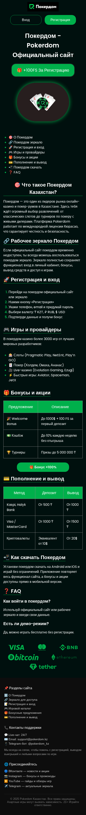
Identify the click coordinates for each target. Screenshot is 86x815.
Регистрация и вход (29, 147)
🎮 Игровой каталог (17, 708)
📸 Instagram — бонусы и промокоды (29, 776)
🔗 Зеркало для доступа (20, 699)
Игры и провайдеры (29, 152)
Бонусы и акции (26, 157)
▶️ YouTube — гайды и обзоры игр (28, 781)
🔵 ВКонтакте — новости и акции (26, 771)
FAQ (17, 172)
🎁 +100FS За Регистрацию (43, 70)
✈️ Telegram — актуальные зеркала (28, 786)
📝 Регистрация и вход (19, 704)
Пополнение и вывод (30, 162)
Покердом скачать (28, 167)
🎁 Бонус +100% (43, 467)
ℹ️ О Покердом (14, 695)
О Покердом (23, 137)
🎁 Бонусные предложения (23, 712)
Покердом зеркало (28, 142)
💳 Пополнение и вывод (20, 717)
